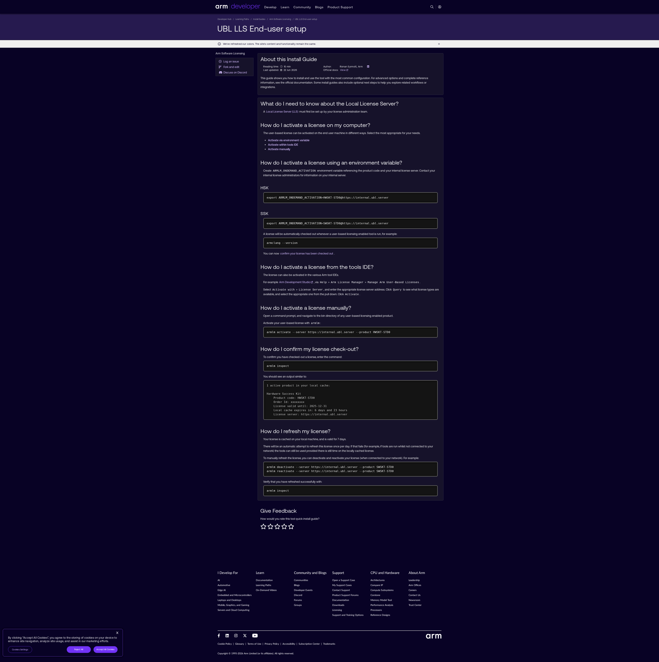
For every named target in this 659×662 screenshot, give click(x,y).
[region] (63, 643)
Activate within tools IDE (283, 144)
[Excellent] (291, 527)
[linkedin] (367, 66)
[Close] (117, 633)
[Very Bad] (263, 527)
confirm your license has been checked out (307, 253)
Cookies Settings (20, 649)
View (343, 70)
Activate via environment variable (288, 140)
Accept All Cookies (105, 649)
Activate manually (279, 149)
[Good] (284, 527)
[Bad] (270, 527)
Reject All (78, 649)
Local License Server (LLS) (282, 111)
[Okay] (277, 527)
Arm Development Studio (295, 282)
